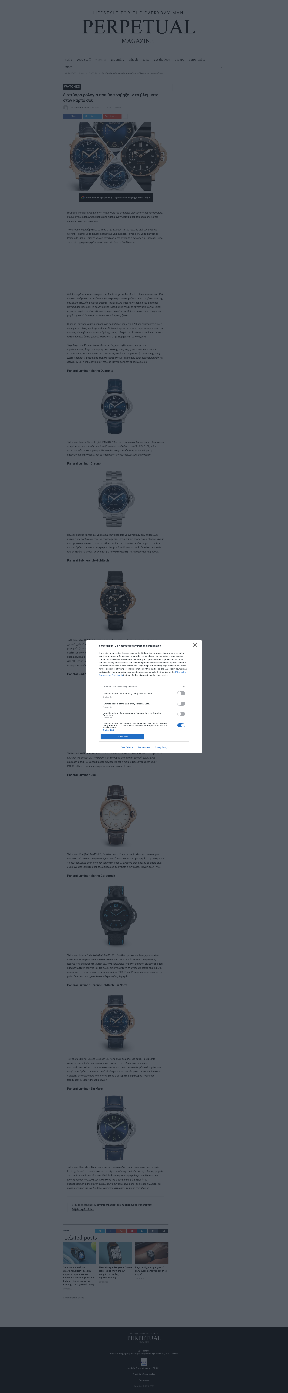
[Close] (196, 646)
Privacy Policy (161, 747)
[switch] (181, 693)
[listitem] (144, 686)
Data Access (144, 747)
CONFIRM (122, 736)
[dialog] (144, 696)
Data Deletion (127, 747)
